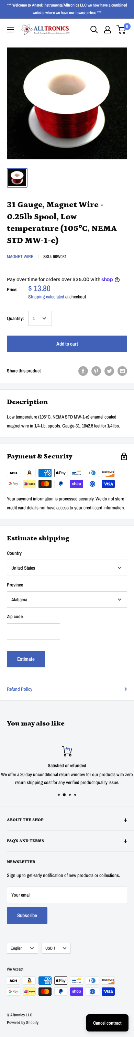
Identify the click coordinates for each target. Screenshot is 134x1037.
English (17, 948)
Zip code (15, 616)
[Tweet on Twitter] (109, 370)
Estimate (26, 659)
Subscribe (27, 915)
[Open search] (94, 29)
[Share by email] (122, 370)
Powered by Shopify (22, 1022)
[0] (121, 29)
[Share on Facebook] (83, 370)
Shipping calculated (46, 297)
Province (15, 585)
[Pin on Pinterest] (96, 370)
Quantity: (15, 318)
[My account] (107, 29)
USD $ (50, 948)
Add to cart (67, 343)
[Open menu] (10, 29)
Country (14, 553)
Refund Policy (19, 689)
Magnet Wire (20, 257)
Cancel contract (107, 1023)
